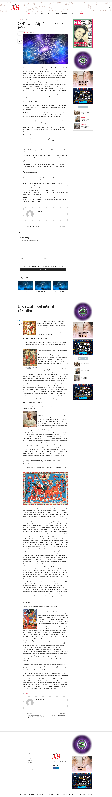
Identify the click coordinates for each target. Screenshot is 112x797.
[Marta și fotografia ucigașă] (77, 112)
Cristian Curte (27, 315)
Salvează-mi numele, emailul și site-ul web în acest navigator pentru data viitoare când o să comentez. (42, 266)
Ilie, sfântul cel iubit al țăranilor (36, 308)
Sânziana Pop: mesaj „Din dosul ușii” (85, 120)
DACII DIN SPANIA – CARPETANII (85, 126)
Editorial (83, 117)
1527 (34, 32)
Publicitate (30, 762)
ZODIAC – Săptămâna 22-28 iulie (40, 25)
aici (51, 1)
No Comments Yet (25, 232)
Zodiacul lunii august (22, 291)
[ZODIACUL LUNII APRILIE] (60, 285)
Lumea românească (65, 13)
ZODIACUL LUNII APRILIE (58, 291)
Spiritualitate (49, 13)
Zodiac (74, 13)
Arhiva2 (30, 753)
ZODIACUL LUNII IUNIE (40, 291)
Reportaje (35, 13)
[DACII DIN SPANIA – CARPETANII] (77, 126)
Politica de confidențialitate (30, 769)
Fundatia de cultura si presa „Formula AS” (30, 758)
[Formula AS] (15, 7)
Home (30, 755)
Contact (30, 764)
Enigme (57, 13)
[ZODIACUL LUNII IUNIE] (43, 285)
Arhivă (28, 13)
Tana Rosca (26, 32)
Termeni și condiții (30, 766)
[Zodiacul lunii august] (25, 285)
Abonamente (81, 13)
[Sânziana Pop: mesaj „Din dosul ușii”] (77, 119)
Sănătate (41, 13)
